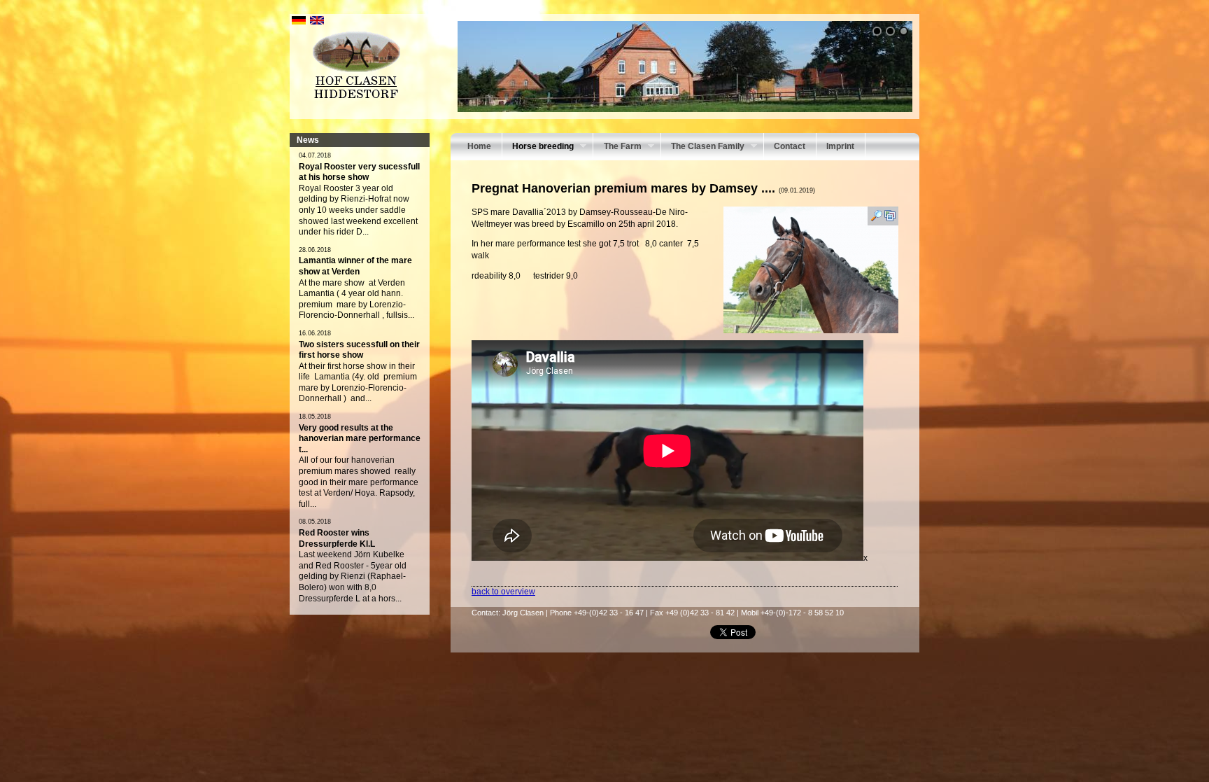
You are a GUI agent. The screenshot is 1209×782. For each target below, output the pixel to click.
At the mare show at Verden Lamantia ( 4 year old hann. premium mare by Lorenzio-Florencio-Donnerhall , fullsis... (356, 299)
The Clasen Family (702, 147)
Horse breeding (538, 147)
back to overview (503, 591)
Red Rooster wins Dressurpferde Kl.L (337, 538)
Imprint (840, 146)
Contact (789, 146)
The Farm (617, 147)
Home (479, 146)
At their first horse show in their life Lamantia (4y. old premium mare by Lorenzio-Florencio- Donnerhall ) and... (358, 382)
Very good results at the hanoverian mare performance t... (359, 438)
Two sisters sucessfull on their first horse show (359, 350)
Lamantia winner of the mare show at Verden (355, 266)
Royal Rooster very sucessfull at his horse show (359, 172)
